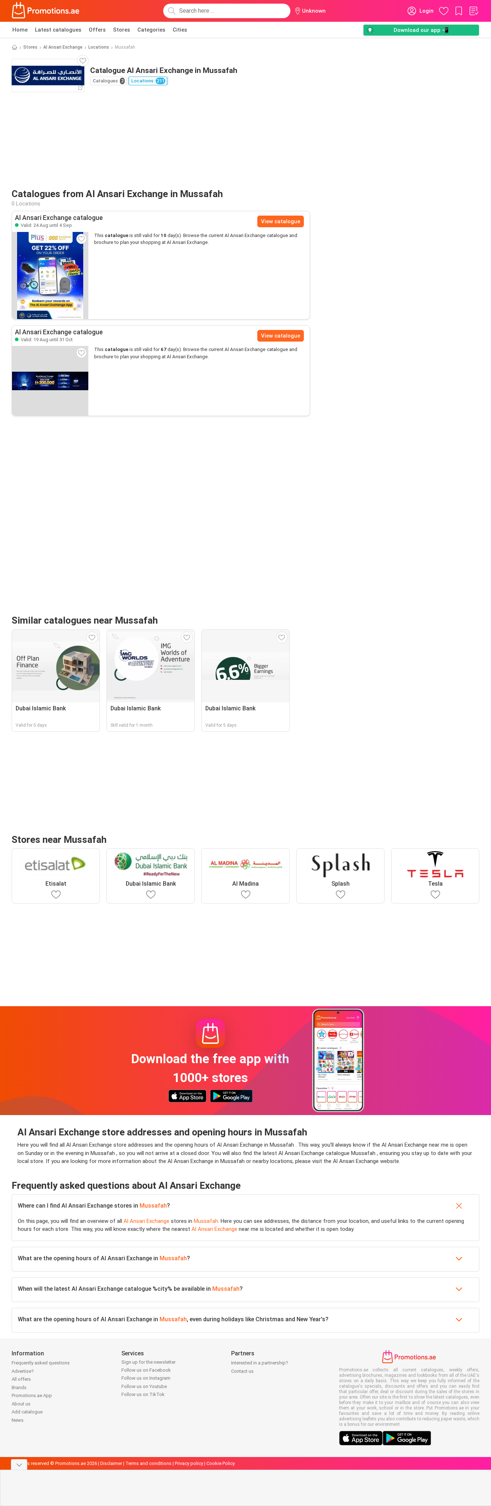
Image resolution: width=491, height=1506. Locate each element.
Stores (121, 29)
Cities (180, 29)
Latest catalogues (58, 29)
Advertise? (23, 1371)
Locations (98, 47)
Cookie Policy (220, 1463)
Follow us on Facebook (146, 1370)
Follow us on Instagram (145, 1378)
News (18, 1420)
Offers (97, 29)
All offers (21, 1379)
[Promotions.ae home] (46, 11)
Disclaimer (111, 1463)
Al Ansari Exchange (62, 47)
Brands (19, 1387)
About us (21, 1404)
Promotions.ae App (32, 1395)
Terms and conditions (148, 1463)
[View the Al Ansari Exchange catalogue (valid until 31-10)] (50, 381)
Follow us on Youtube (144, 1386)
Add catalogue (27, 1412)
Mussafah (153, 1205)
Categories (151, 29)
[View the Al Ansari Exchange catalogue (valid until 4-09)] (50, 275)
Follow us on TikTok (143, 1394)
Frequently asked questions (41, 1363)
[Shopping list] (473, 11)
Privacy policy (189, 1463)
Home (20, 29)
